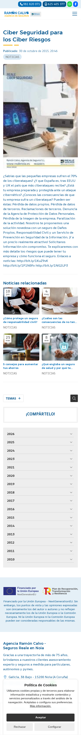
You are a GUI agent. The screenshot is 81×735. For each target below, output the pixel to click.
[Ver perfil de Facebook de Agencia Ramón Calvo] (75, 4)
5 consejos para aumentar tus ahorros (20, 366)
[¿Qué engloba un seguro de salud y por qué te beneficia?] (60, 347)
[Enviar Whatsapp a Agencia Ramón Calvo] (69, 4)
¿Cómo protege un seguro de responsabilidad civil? (20, 320)
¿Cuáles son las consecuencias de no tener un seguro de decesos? (60, 320)
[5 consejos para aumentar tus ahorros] (21, 347)
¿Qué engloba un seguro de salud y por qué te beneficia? (58, 366)
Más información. (40, 706)
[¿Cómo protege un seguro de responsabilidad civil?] (21, 300)
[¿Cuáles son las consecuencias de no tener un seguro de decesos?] (60, 300)
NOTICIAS (12, 57)
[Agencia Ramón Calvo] (22, 14)
